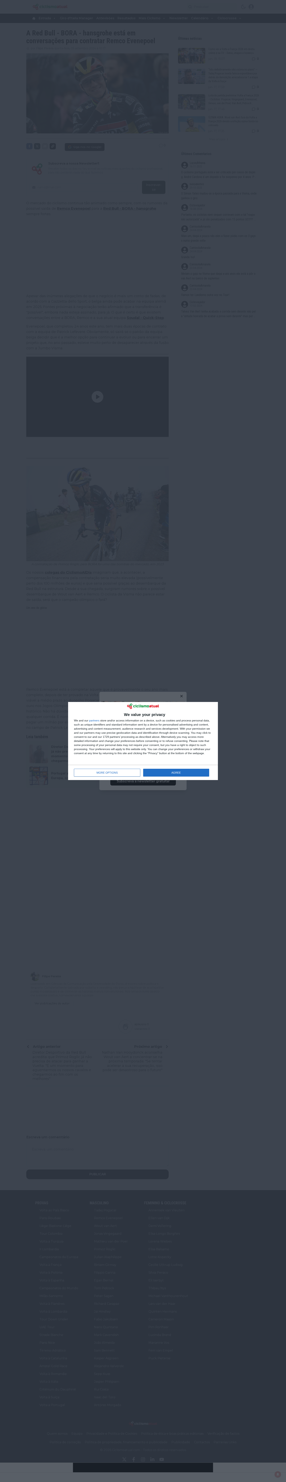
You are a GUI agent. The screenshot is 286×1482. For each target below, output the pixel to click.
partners (94, 720)
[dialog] (143, 741)
